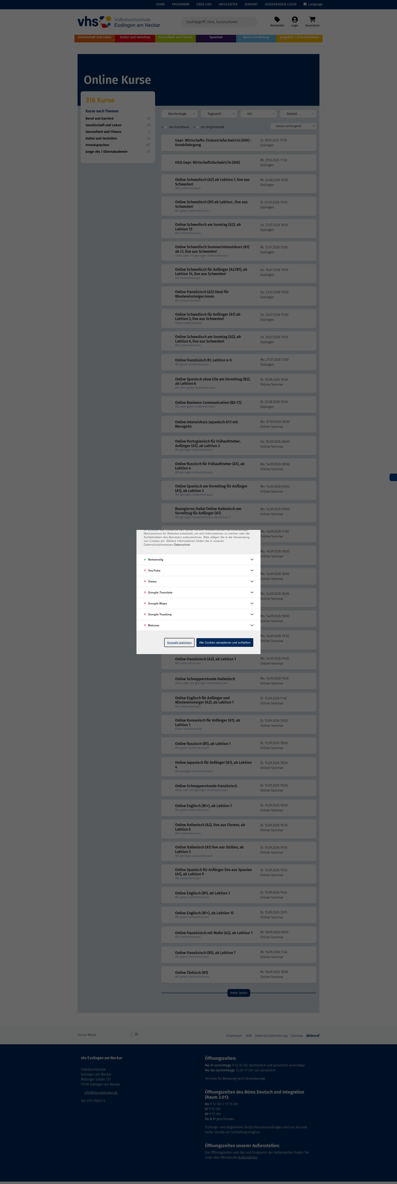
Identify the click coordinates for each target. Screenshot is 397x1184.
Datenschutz (182, 544)
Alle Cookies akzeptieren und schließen (225, 642)
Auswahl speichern (179, 642)
